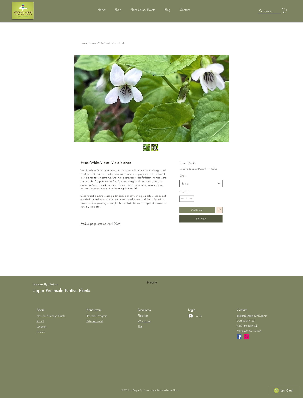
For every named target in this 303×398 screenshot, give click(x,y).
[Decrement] (182, 199)
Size (183, 176)
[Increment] (191, 199)
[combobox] (201, 183)
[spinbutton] (186, 199)
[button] (284, 10)
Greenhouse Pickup (208, 168)
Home (83, 43)
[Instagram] (246, 336)
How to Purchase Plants (51, 316)
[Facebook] (239, 336)
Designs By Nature (45, 284)
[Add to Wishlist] (219, 210)
